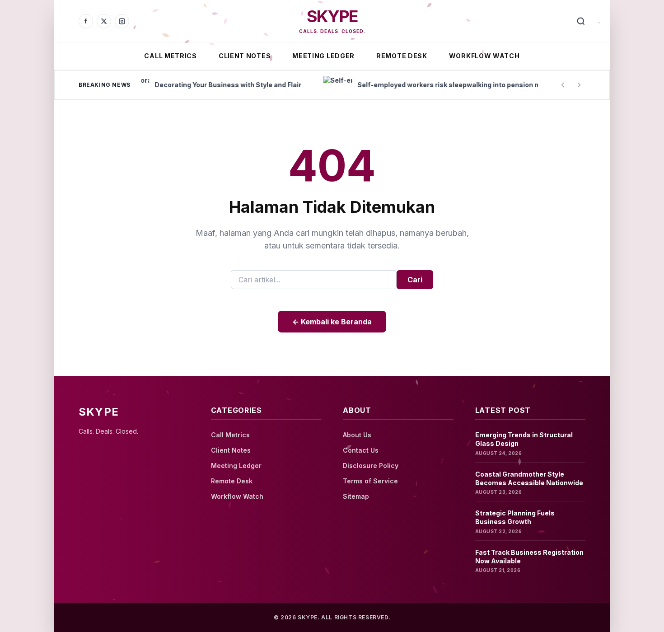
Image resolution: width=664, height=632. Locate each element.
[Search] (580, 21)
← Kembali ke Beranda (332, 321)
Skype (332, 16)
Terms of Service (370, 481)
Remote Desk (401, 56)
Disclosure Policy (370, 465)
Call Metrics (170, 56)
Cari (414, 279)
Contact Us (361, 450)
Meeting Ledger (323, 56)
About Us (357, 435)
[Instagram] (122, 21)
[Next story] (579, 85)
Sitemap (356, 496)
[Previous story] (562, 85)
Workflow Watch (484, 56)
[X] (104, 21)
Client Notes (245, 56)
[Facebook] (86, 21)
